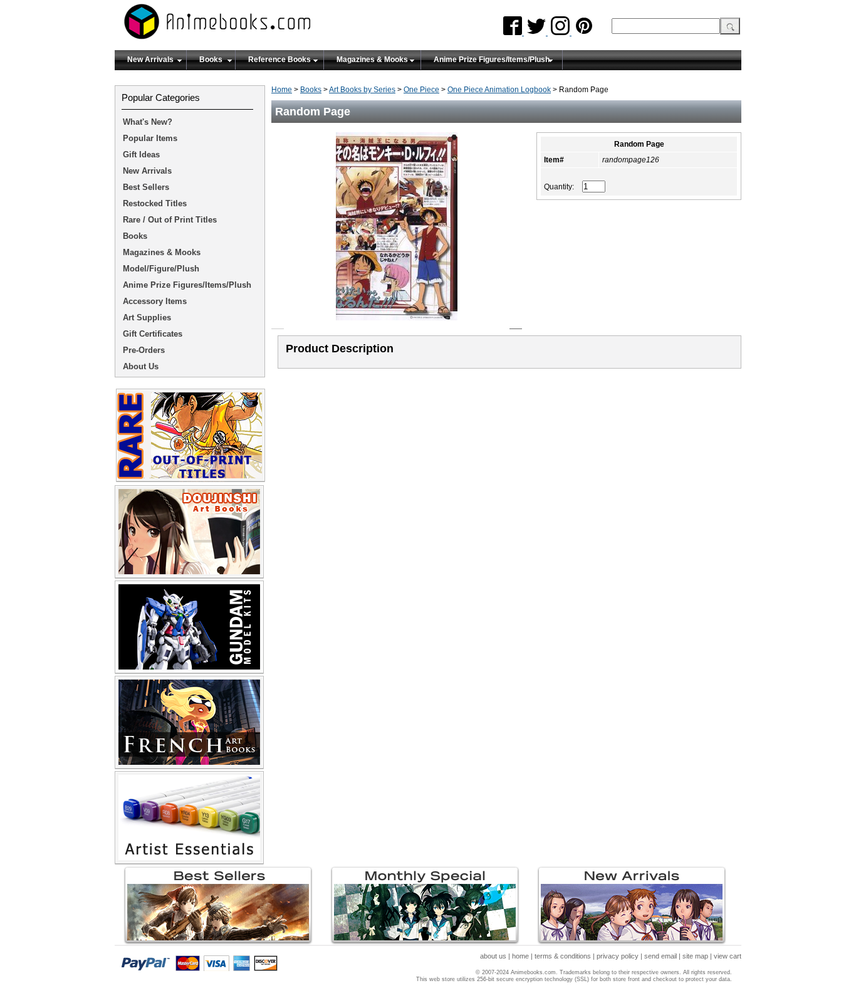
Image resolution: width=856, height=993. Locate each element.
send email (660, 956)
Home (281, 89)
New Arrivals (150, 59)
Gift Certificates (152, 334)
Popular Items (150, 138)
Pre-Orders (144, 350)
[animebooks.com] (268, 25)
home (520, 956)
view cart (727, 956)
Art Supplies (147, 317)
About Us (141, 366)
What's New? (147, 122)
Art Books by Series (362, 89)
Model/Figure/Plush (161, 268)
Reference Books (279, 59)
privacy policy (618, 956)
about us (493, 956)
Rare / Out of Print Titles (170, 219)
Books (210, 59)
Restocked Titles (155, 203)
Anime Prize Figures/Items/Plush (492, 59)
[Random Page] (396, 324)
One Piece (421, 89)
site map (695, 956)
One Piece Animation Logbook (499, 89)
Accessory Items (155, 301)
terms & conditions (563, 956)
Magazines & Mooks (372, 59)
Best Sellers (146, 187)
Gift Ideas (141, 154)
